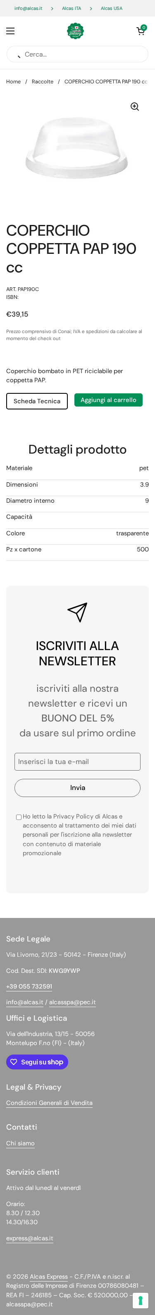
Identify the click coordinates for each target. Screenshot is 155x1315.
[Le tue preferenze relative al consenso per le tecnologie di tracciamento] (140, 1300)
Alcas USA (111, 8)
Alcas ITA (71, 8)
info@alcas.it (28, 8)
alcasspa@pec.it (72, 1002)
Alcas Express (49, 1276)
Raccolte (42, 81)
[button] (140, 31)
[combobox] (77, 376)
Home (13, 81)
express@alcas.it (29, 1238)
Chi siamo (20, 1143)
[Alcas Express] (75, 31)
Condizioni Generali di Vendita (49, 1103)
